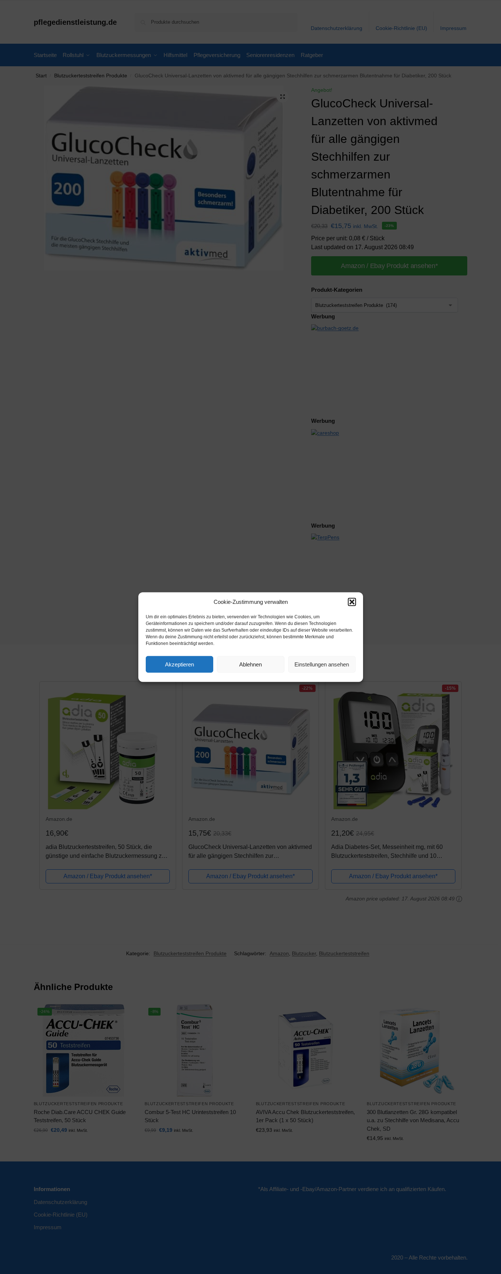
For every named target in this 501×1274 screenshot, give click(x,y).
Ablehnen (250, 664)
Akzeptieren (179, 664)
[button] (352, 602)
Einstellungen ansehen (321, 664)
